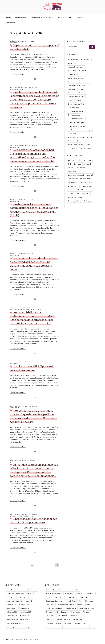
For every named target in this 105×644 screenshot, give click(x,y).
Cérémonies (10, 22)
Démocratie (82, 93)
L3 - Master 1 (80, 168)
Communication (86, 160)
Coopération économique (76, 85)
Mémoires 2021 (30, 41)
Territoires (71, 148)
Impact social (72, 126)
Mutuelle (90, 137)
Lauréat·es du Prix (65, 17)
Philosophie (85, 193)
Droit (69, 164)
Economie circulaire (74, 100)
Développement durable (76, 96)
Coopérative (15, 42)
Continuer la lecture (18, 74)
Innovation (83, 126)
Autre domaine (16, 87)
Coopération (85, 82)
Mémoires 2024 (86, 190)
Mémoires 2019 (73, 182)
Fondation (71, 122)
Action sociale (85, 60)
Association (15, 147)
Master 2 (22, 41)
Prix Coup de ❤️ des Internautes (42, 17)
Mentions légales (32, 639)
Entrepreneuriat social (75, 111)
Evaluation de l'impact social (77, 119)
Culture (81, 89)
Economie (14, 199)
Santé (88, 144)
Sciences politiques (33, 460)
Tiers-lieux (81, 148)
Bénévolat (82, 71)
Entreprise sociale (17, 89)
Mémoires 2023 (73, 190)
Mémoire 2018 (85, 179)
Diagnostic (71, 93)
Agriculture (71, 63)
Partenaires (79, 17)
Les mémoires (20, 17)
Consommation (73, 82)
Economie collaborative (76, 104)
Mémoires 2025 (73, 193)
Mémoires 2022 (86, 186)
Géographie (15, 41)
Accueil (8, 17)
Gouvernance (82, 122)
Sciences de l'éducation (76, 197)
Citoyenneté (72, 74)
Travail (89, 148)
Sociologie (87, 201)
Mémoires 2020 (86, 182)
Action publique (73, 60)
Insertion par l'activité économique (22, 516)
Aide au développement (76, 67)
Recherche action (74, 141)
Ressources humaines (75, 144)
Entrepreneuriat (73, 108)
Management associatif (76, 137)
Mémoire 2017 (73, 179)
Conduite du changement (76, 78)
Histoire (70, 168)
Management (72, 133)
